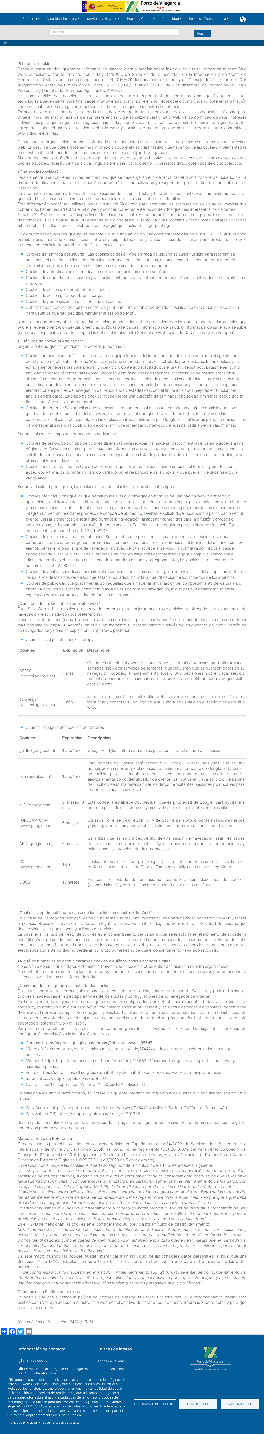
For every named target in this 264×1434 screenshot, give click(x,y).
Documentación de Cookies (61, 1422)
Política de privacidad (22, 1422)
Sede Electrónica (111, 1369)
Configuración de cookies (155, 1404)
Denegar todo (198, 1404)
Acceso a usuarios (112, 1361)
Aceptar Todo (240, 1404)
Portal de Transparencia (207, 19)
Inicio (7, 43)
